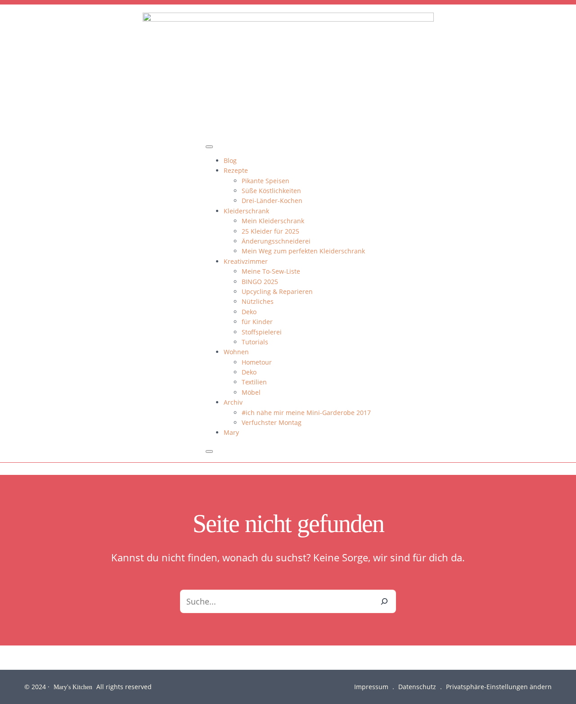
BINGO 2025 (260, 281)
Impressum (371, 686)
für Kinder (257, 321)
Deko (249, 311)
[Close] (209, 451)
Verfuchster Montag (272, 422)
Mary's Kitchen (73, 686)
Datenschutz (417, 686)
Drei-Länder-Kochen (272, 200)
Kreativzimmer (246, 261)
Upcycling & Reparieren (277, 291)
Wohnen (236, 351)
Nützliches (258, 301)
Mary (231, 432)
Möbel (251, 392)
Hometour (257, 362)
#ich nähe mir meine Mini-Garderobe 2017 (306, 412)
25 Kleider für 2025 (270, 231)
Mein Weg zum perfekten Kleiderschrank (303, 251)
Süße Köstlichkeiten (271, 190)
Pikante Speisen (265, 180)
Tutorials (255, 342)
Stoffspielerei (262, 332)
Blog (230, 160)
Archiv (233, 402)
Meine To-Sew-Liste (271, 271)
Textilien (254, 382)
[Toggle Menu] (209, 146)
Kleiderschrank (246, 211)
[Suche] (384, 601)
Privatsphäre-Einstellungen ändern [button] (499, 686)
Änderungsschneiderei (276, 241)
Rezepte (236, 170)
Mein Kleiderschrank (273, 221)
